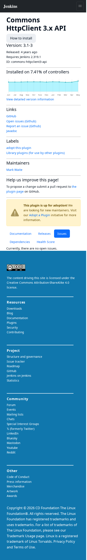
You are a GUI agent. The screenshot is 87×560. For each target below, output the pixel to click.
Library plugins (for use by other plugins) (35, 153)
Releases (44, 234)
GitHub (11, 116)
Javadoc (11, 131)
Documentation (20, 234)
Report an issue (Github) (23, 126)
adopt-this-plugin (18, 148)
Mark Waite (14, 170)
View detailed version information (30, 99)
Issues (62, 234)
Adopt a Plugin (39, 215)
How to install (21, 38)
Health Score (46, 242)
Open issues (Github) (21, 121)
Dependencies (20, 242)
